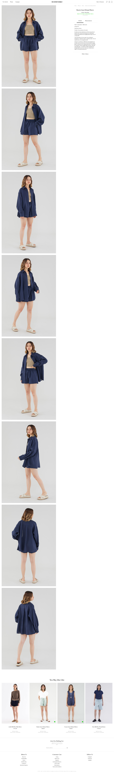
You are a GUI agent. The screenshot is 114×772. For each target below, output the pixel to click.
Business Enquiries (24, 765)
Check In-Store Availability (15, 732)
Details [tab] (80, 20)
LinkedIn (90, 760)
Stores (24, 760)
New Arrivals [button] (5, 1)
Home (75, 5)
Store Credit (57, 763)
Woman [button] (11, 1)
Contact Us (24, 763)
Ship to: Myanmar (100, 1)
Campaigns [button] (17, 1)
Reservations (57, 765)
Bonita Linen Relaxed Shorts (43, 727)
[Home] (57, 2)
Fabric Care (57, 758)
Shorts (83, 5)
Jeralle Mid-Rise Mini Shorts (15, 727)
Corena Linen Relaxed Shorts (71, 727)
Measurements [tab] (88, 20)
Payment (57, 760)
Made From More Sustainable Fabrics (85, 13)
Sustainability (24, 758)
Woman (79, 5)
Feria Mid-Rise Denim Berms (98, 727)
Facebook (90, 758)
